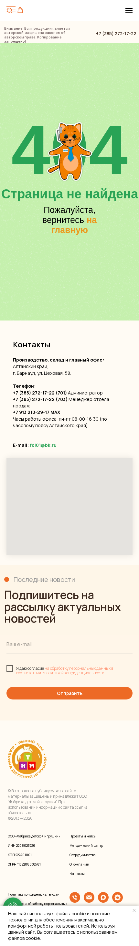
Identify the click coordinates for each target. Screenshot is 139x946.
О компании (79, 864)
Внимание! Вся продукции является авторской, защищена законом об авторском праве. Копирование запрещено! (37, 35)
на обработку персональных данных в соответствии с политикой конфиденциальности (64, 671)
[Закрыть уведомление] (134, 910)
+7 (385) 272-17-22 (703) (40, 399)
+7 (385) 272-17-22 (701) (40, 393)
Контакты (77, 873)
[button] (20, 10)
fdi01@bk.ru (43, 445)
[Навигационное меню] (129, 10)
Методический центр (86, 845)
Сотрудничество (82, 855)
